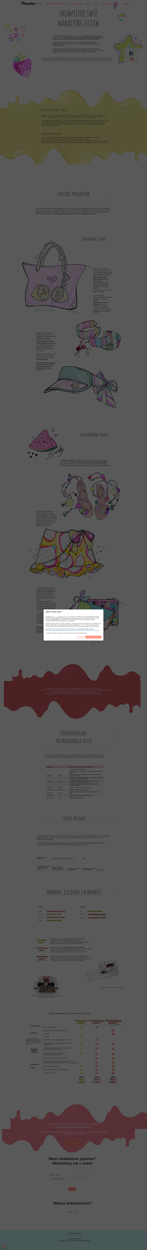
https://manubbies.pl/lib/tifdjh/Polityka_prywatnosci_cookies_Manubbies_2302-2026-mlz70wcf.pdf (72, 631)
